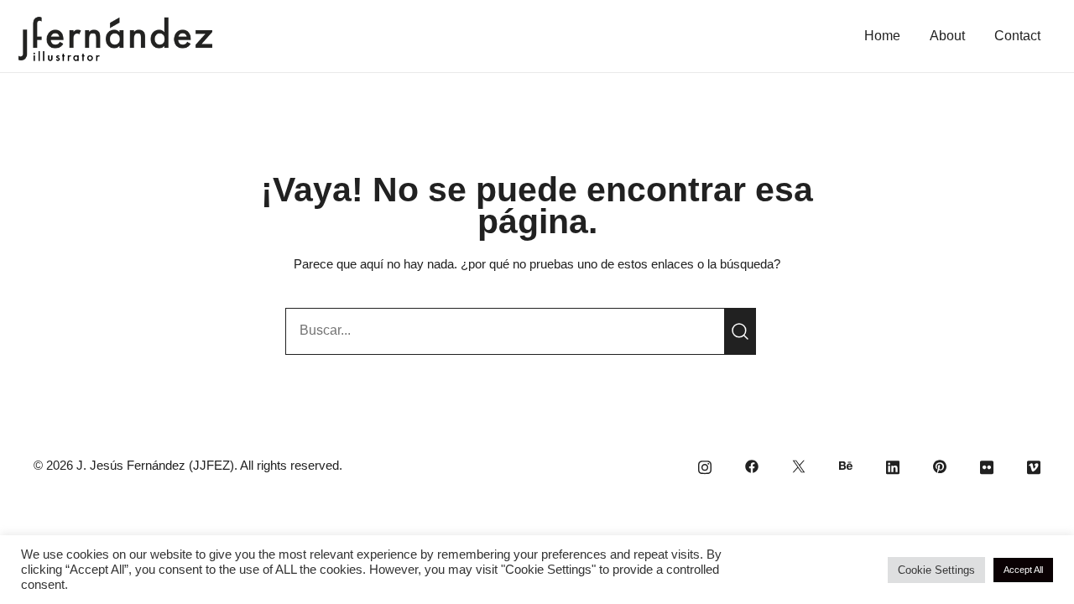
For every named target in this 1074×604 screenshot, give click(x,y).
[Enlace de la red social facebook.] (752, 465)
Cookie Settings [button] (936, 570)
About (947, 36)
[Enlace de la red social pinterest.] (939, 465)
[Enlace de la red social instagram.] (705, 465)
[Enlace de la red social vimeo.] (1033, 465)
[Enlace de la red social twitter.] (799, 465)
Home (882, 36)
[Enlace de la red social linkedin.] (892, 465)
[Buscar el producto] (740, 331)
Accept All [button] (1023, 570)
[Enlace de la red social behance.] (845, 465)
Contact (1017, 36)
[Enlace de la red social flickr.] (986, 465)
